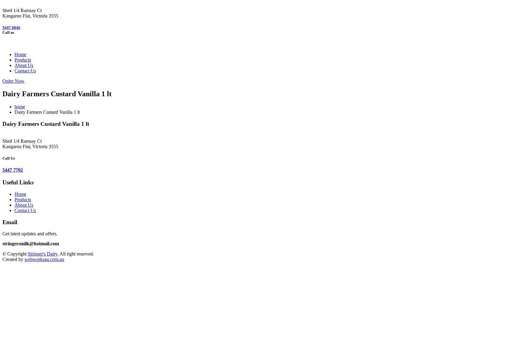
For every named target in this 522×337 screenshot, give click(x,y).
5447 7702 (12, 170)
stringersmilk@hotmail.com (30, 243)
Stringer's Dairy (42, 253)
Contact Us (25, 70)
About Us (23, 65)
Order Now (13, 81)
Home (20, 54)
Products (22, 59)
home (19, 106)
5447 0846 (11, 27)
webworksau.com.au (44, 259)
